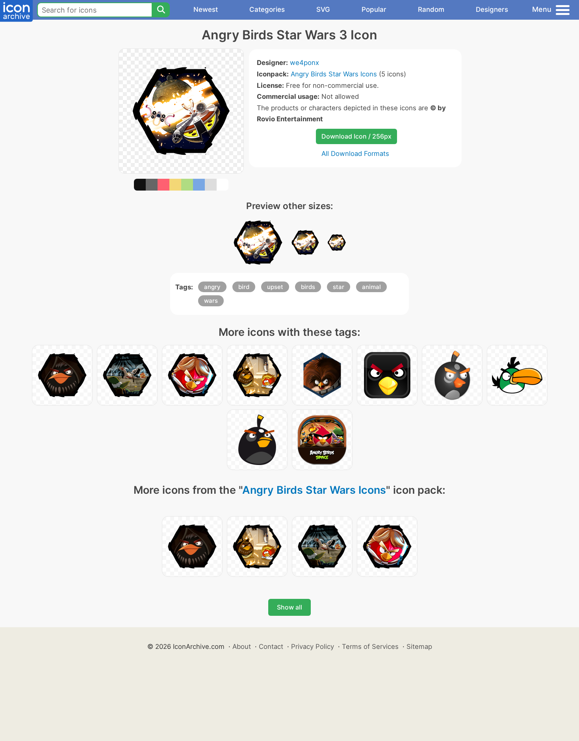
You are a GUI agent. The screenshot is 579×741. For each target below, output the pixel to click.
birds (308, 287)
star (338, 287)
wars (211, 300)
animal (371, 287)
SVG (323, 9)
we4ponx (304, 63)
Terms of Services (370, 646)
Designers (492, 9)
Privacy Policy (312, 646)
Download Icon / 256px (356, 136)
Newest (205, 9)
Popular (374, 9)
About (241, 646)
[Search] (161, 9)
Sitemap (419, 646)
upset (275, 287)
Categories (267, 9)
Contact (271, 646)
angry (212, 287)
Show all (289, 607)
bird (243, 287)
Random (431, 9)
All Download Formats (355, 153)
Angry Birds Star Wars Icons (334, 74)
